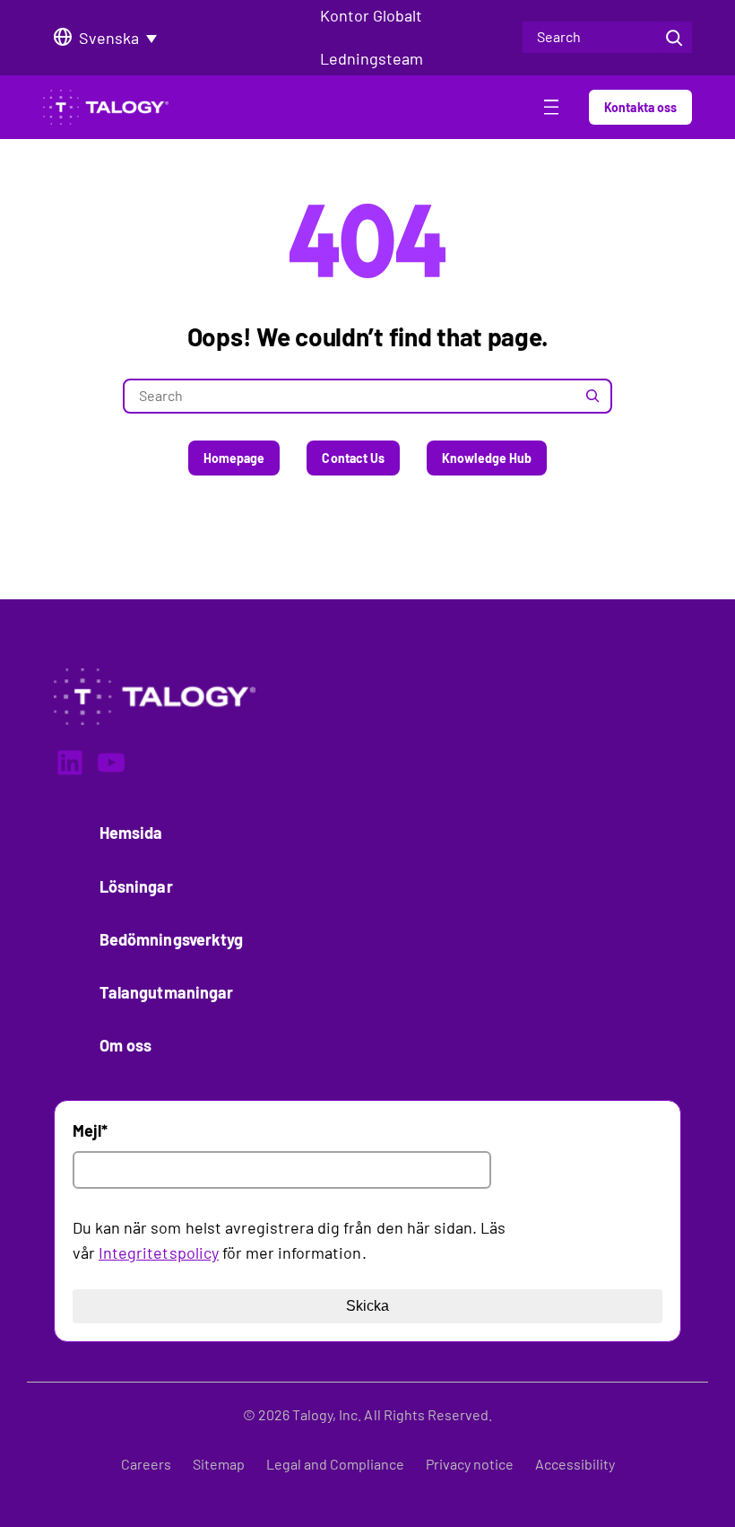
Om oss (125, 1045)
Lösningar (136, 886)
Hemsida (131, 832)
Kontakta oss (640, 107)
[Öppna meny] (551, 110)
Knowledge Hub (487, 458)
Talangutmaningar (166, 992)
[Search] (674, 37)
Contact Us (353, 458)
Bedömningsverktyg (171, 939)
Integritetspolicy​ (159, 1252)
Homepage (234, 458)
